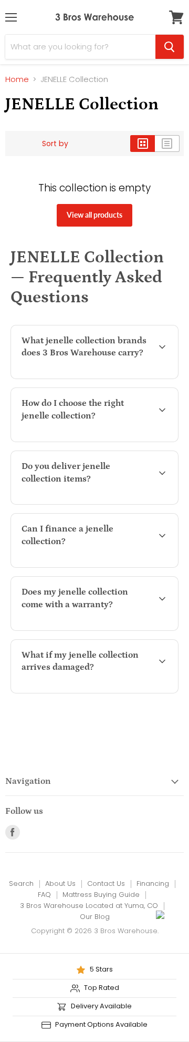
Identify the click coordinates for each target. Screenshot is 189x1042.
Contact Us (106, 883)
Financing (152, 883)
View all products (94, 214)
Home (17, 79)
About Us (60, 883)
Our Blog (95, 917)
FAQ (44, 895)
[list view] (167, 143)
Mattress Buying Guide (101, 895)
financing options (103, 565)
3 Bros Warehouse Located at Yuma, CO (89, 906)
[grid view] (142, 143)
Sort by (55, 143)
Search (21, 883)
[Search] (169, 47)
